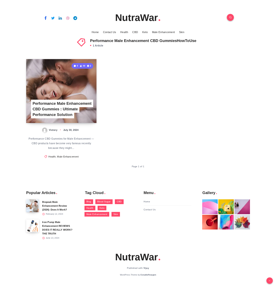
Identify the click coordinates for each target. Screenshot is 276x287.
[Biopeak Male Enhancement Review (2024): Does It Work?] (32, 205)
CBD (135, 32)
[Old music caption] (242, 206)
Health (124, 32)
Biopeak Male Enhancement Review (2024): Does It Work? (54, 206)
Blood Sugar (104, 201)
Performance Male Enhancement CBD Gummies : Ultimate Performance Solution (62, 109)
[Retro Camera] (226, 206)
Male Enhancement (163, 32)
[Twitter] (53, 17)
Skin (181, 32)
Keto (145, 32)
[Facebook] (45, 17)
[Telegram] (75, 17)
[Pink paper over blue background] (210, 206)
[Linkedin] (60, 17)
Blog (88, 201)
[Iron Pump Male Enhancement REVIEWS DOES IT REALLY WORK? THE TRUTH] (32, 225)
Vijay (146, 268)
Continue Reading (81, 113)
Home (95, 32)
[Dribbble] (68, 17)
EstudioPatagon (148, 275)
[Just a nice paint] (226, 222)
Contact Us (109, 32)
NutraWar (136, 17)
